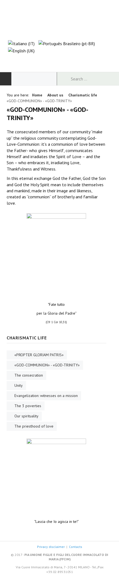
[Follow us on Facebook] (49, 60)
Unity (18, 385)
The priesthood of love (33, 426)
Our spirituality (26, 416)
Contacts (75, 547)
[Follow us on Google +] (59, 60)
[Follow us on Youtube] (70, 60)
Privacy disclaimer (51, 547)
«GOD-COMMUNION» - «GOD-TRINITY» (47, 365)
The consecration (28, 375)
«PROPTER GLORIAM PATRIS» (39, 354)
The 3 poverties (27, 405)
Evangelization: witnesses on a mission (46, 395)
